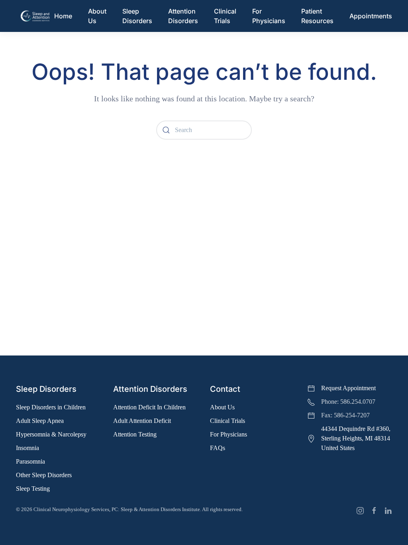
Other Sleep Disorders (44, 475)
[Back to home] (35, 16)
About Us (222, 407)
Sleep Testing (33, 488)
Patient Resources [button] (317, 16)
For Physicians (268, 16)
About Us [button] (97, 16)
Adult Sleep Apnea (40, 420)
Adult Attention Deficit (142, 420)
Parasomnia (30, 461)
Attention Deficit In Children (149, 407)
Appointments (370, 16)
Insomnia (27, 447)
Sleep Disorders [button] (137, 16)
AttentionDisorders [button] (183, 16)
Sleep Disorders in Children (51, 407)
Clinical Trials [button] (225, 16)
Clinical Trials (227, 420)
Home (63, 16)
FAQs (217, 447)
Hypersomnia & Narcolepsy (51, 434)
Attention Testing (135, 434)
